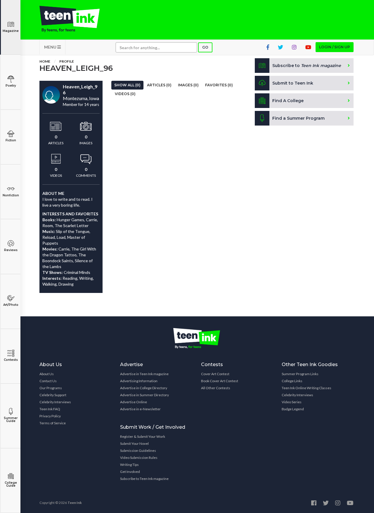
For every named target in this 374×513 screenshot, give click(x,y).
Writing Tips (129, 464)
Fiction (11, 140)
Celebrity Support (52, 395)
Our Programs (50, 388)
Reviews (11, 250)
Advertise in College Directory (143, 388)
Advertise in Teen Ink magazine (144, 374)
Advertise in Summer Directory (144, 395)
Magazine (11, 31)
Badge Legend (293, 409)
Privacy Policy (50, 416)
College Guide (11, 484)
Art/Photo (10, 305)
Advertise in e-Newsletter (140, 409)
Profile (66, 61)
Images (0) (188, 85)
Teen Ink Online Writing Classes (306, 388)
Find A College (288, 100)
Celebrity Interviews (55, 402)
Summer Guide (11, 419)
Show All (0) (127, 85)
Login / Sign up (334, 47)
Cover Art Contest (215, 374)
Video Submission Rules (138, 457)
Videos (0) (125, 94)
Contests (11, 360)
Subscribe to (306, 65)
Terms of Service (52, 423)
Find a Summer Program (298, 118)
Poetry (11, 85)
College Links (292, 381)
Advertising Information (138, 381)
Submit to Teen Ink (292, 83)
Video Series (292, 402)
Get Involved (130, 471)
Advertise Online (133, 402)
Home (44, 61)
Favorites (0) (219, 85)
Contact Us (48, 381)
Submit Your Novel (134, 443)
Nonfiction (11, 195)
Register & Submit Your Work (142, 436)
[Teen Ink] (75, 19)
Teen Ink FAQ (49, 409)
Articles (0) (159, 85)
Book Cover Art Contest (219, 381)
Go (205, 47)
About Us (46, 374)
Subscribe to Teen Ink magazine (144, 478)
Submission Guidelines (138, 450)
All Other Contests (215, 388)
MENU (50, 46)
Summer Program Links (300, 374)
